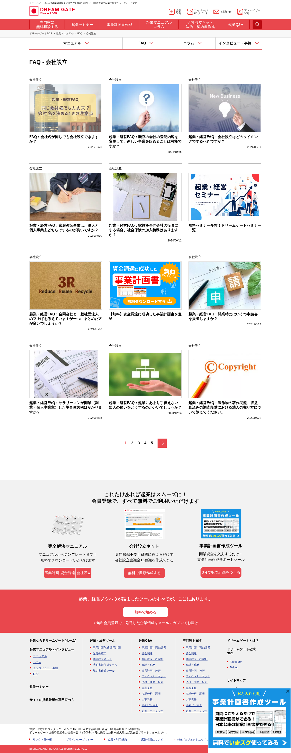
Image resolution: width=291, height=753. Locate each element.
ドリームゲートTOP (40, 33)
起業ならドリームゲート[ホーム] (53, 640)
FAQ (79, 33)
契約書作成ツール (104, 670)
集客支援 (147, 688)
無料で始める (145, 612)
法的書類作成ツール (105, 664)
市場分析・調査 (151, 693)
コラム (37, 662)
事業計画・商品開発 (154, 647)
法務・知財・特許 (152, 682)
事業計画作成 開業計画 (107, 647)
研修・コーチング (152, 711)
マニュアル (40, 656)
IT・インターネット (154, 676)
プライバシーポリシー (79, 739)
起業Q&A (145, 640)
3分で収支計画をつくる (221, 572)
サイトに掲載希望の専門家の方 (52, 700)
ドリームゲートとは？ (243, 640)
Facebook (236, 661)
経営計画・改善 (151, 670)
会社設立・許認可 (152, 659)
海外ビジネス (150, 705)
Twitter (234, 667)
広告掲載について (152, 739)
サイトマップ (236, 680)
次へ (162, 443)
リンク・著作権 (42, 739)
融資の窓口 (99, 653)
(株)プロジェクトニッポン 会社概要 (199, 739)
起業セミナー (39, 686)
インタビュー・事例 (45, 668)
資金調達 (67, 573)
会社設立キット (102, 659)
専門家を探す (192, 640)
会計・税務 (148, 664)
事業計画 (52, 573)
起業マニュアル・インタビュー (52, 649)
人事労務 (147, 699)
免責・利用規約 (117, 739)
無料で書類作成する (144, 573)
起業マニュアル (64, 33)
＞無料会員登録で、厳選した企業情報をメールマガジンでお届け (145, 623)
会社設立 (83, 573)
